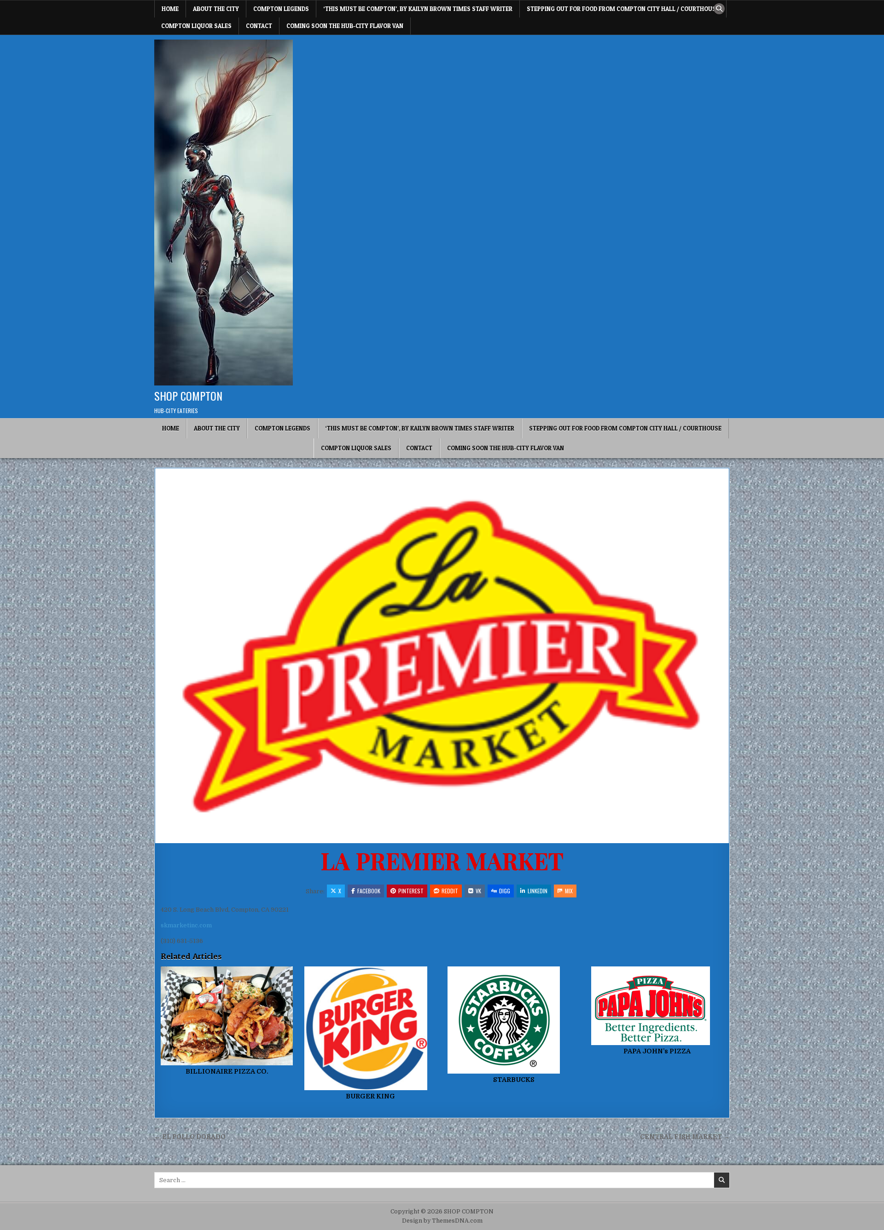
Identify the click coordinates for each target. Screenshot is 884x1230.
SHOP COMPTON (188, 395)
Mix (569, 891)
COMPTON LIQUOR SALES (196, 25)
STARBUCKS (514, 1079)
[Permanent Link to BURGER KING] (370, 1028)
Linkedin (537, 891)
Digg (504, 891)
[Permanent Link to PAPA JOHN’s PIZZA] (657, 1005)
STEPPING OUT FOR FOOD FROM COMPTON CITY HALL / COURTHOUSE (623, 8)
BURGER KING (370, 1096)
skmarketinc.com (186, 925)
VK (478, 891)
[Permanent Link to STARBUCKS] (514, 1020)
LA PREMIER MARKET (442, 860)
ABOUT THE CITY (216, 8)
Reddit (450, 891)
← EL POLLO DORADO (190, 1136)
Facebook (368, 891)
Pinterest (411, 891)
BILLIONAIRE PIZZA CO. (227, 1071)
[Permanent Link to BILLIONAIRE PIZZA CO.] (227, 1015)
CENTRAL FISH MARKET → (685, 1136)
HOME (170, 8)
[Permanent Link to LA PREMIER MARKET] (442, 655)
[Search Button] (719, 8)
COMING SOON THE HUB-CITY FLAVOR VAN (344, 25)
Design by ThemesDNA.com (442, 1221)
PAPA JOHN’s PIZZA (657, 1051)
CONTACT (259, 25)
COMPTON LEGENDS (281, 8)
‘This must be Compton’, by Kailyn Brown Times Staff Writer (417, 8)
